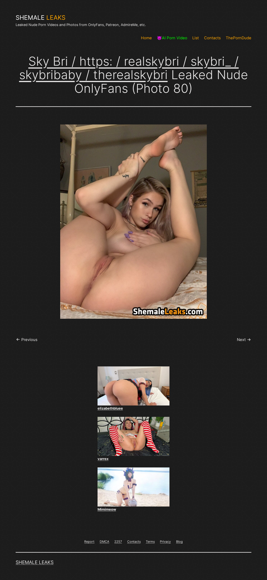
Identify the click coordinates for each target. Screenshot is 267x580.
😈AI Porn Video (172, 38)
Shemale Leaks (35, 562)
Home (146, 38)
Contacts (212, 38)
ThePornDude (238, 38)
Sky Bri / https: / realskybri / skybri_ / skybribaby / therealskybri (129, 68)
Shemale (40, 17)
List (195, 38)
